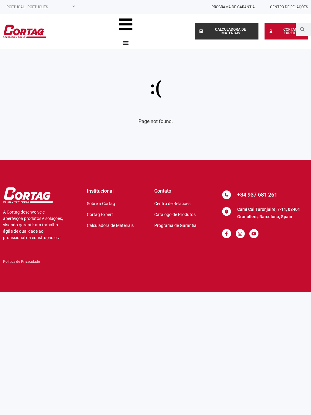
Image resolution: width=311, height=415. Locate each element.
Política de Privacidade (21, 261)
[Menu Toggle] (126, 43)
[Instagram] (240, 233)
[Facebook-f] (226, 233)
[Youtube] (253, 233)
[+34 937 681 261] (226, 194)
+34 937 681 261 (257, 194)
